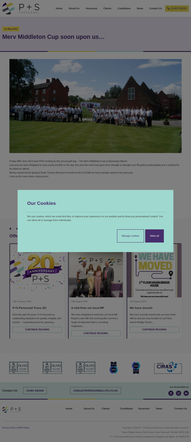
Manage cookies (130, 236)
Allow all (154, 236)
